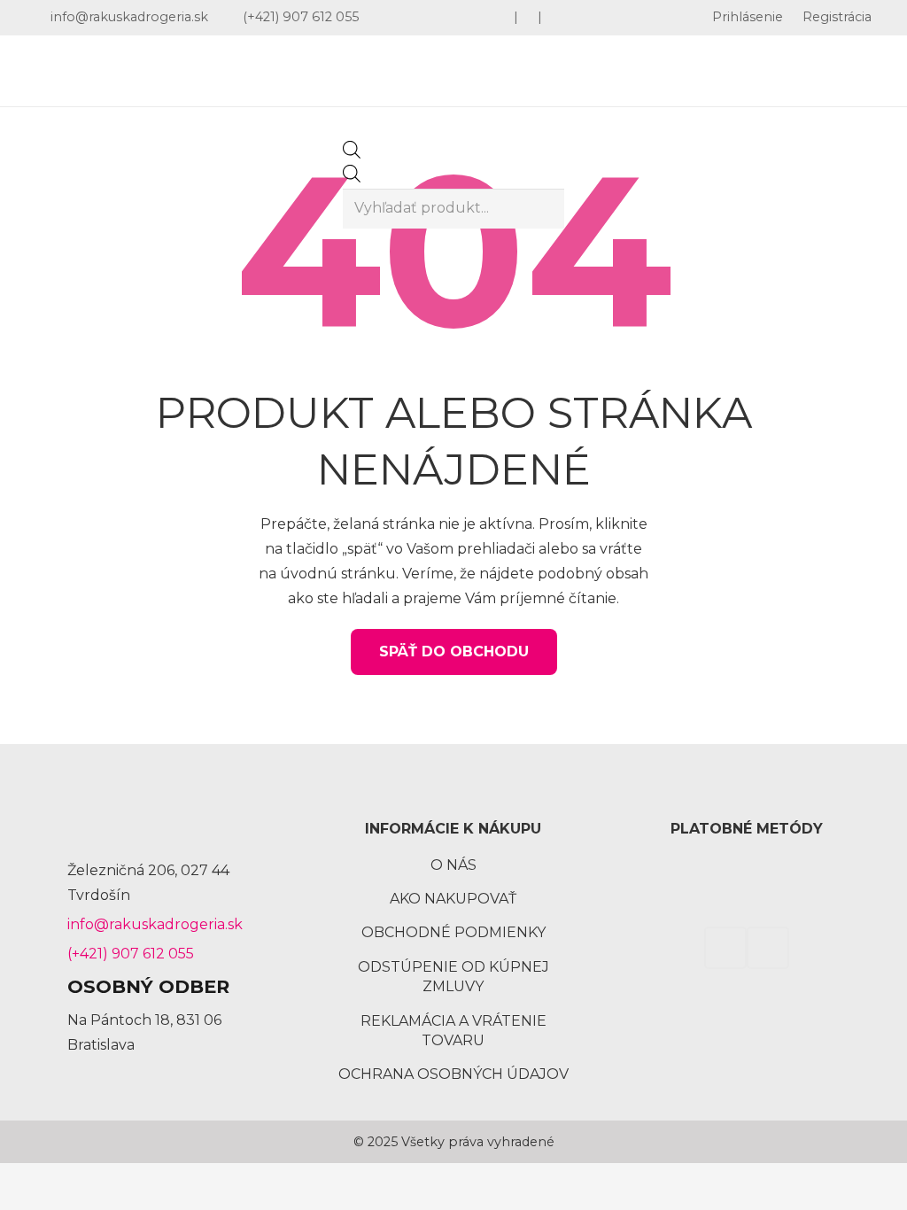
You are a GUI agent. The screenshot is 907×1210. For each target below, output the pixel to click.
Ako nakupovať (453, 898)
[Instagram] (768, 948)
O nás (453, 865)
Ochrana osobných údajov (453, 1074)
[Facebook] (725, 948)
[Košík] (833, 70)
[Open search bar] (351, 153)
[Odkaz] (158, 71)
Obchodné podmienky (453, 932)
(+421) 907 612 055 (130, 953)
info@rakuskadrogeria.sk (155, 924)
